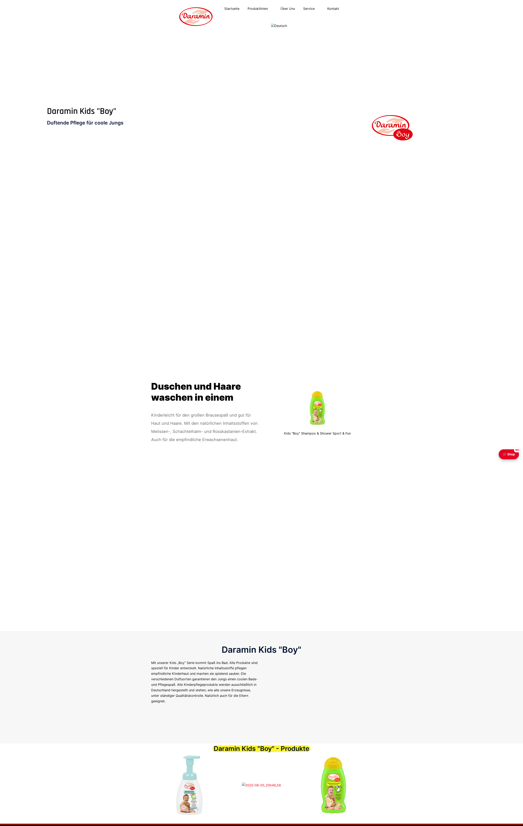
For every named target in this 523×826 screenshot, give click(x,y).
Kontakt (333, 9)
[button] (149, 785)
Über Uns (287, 9)
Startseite (231, 9)
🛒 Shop (511, 452)
